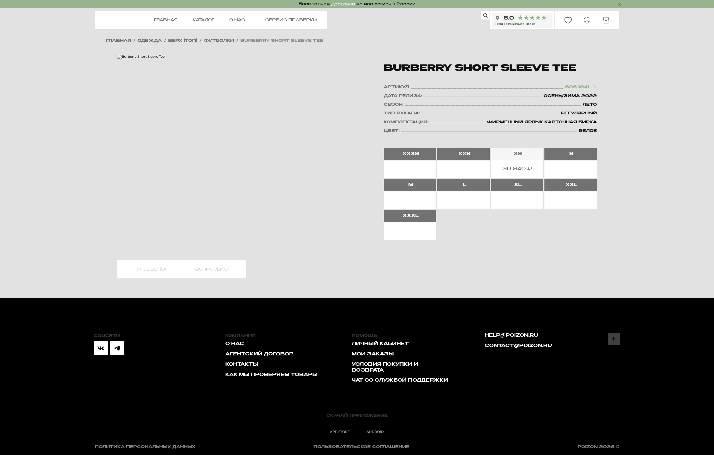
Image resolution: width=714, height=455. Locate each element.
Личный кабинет (380, 344)
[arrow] (614, 339)
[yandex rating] (522, 20)
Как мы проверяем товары (271, 375)
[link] (568, 20)
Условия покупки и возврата (385, 367)
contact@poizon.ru (518, 346)
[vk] (101, 348)
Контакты (241, 364)
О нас (234, 344)
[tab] (150, 269)
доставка (343, 4)
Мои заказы (373, 354)
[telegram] (117, 348)
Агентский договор (259, 354)
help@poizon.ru (511, 335)
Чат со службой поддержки (400, 380)
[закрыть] (619, 4)
